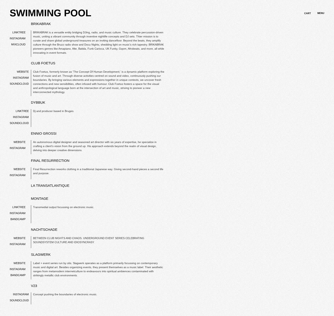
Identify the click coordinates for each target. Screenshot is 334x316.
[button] (307, 13)
